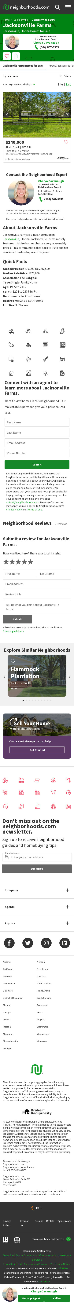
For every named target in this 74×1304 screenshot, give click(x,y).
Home (6, 19)
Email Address (16, 442)
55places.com (64, 1221)
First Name (14, 422)
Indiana (7, 1026)
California (8, 969)
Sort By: (8, 84)
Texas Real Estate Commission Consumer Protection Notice (37, 1264)
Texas (40, 1012)
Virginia (40, 1019)
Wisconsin (42, 1041)
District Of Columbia (13, 997)
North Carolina (44, 983)
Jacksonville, (11, 31)
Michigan (7, 1048)
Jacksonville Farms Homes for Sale (23, 65)
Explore (10, 923)
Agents (10, 907)
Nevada (41, 961)
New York (41, 976)
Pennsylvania (43, 990)
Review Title (13, 594)
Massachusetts (10, 1041)
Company (11, 890)
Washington (43, 1026)
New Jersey (42, 969)
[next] (67, 115)
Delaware (8, 990)
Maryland (8, 1033)
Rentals (50, 1221)
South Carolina (44, 997)
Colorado (7, 976)
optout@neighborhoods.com (22, 502)
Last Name (14, 432)
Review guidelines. (13, 631)
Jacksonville (21, 19)
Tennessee (42, 1005)
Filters (67, 76)
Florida (25, 31)
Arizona (7, 961)
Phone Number (17, 453)
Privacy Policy (14, 509)
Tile (60, 84)
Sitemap (39, 1221)
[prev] (7, 115)
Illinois (6, 1019)
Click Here (62, 1268)
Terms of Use (34, 509)
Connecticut (9, 983)
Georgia (7, 1012)
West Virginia (43, 1033)
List (68, 84)
